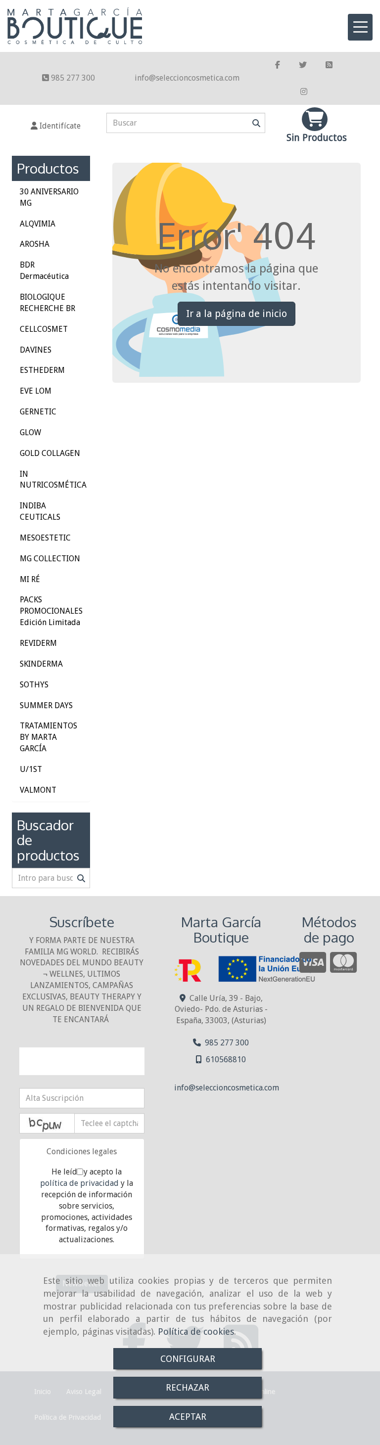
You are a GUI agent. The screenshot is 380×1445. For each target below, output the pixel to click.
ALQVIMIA (37, 223)
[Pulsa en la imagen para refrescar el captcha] (47, 1123)
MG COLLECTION (50, 558)
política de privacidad (79, 1183)
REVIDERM (38, 643)
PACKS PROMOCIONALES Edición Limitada (51, 611)
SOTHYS (34, 684)
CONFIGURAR (187, 1359)
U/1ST (31, 769)
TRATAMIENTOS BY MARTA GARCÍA (48, 737)
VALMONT (38, 790)
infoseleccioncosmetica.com (187, 78)
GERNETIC (38, 411)
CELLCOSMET (44, 329)
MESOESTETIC (45, 537)
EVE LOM (35, 391)
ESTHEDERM (42, 370)
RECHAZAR (187, 1387)
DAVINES (35, 350)
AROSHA (34, 244)
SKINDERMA (41, 664)
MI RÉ (30, 579)
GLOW (30, 432)
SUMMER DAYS (46, 705)
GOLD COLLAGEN (50, 453)
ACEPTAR (187, 1416)
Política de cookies (196, 1331)
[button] (55, 126)
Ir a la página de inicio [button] (236, 313)
